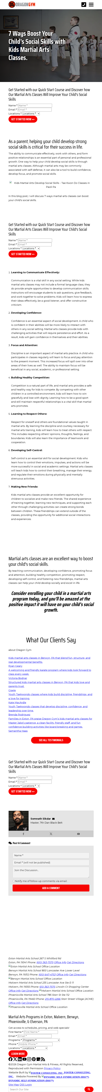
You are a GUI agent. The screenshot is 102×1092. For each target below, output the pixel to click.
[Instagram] (29, 1060)
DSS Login (26, 1084)
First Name (15, 1032)
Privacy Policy (52, 1068)
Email (12, 109)
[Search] (89, 1089)
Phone (13, 1044)
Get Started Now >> (23, 119)
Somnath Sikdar (41, 818)
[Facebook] (10, 1060)
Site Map (13, 1084)
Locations (15, 113)
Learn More (18, 1053)
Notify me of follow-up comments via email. (40, 881)
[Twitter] (15, 1060)
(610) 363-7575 (45, 962)
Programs (15, 1040)
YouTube (78, 834)
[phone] (83, 4)
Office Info (60, 962)
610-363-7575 (47, 986)
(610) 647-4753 (47, 974)
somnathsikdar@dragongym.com (54, 818)
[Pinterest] (34, 1060)
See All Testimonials (51, 740)
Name (12, 105)
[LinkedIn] (20, 1060)
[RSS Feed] (43, 1060)
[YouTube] (24, 1060)
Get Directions (75, 962)
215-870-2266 (53, 999)
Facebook (24, 834)
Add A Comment (51, 888)
